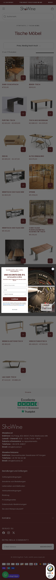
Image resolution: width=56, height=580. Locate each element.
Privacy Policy (21, 304)
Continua (14, 299)
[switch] (50, 576)
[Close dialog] (53, 269)
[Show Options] (25, 294)
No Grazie (14, 309)
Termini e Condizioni (7, 303)
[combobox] (14, 294)
